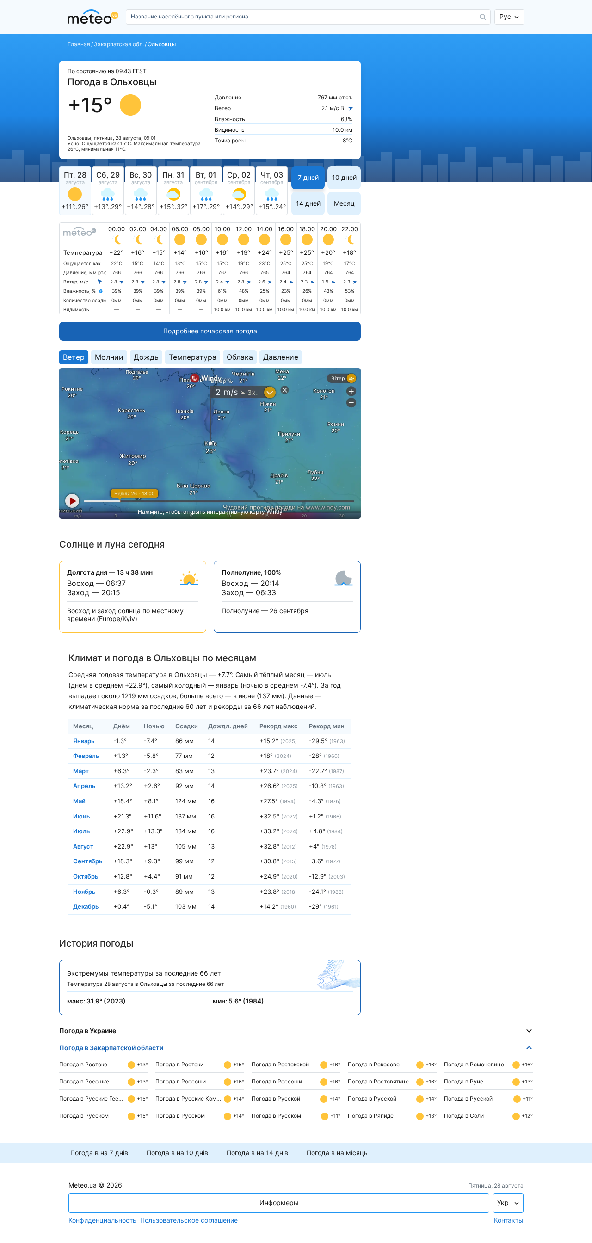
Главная (79, 44)
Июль (81, 831)
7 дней (308, 177)
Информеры (279, 1202)
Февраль (86, 755)
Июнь (81, 815)
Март (81, 770)
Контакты (509, 1220)
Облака (240, 357)
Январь (84, 740)
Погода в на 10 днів (177, 1153)
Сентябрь (88, 861)
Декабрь (86, 906)
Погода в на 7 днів (99, 1153)
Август (83, 845)
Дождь (146, 357)
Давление (280, 357)
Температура (192, 357)
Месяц (344, 203)
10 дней (344, 177)
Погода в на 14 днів (257, 1153)
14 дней (308, 203)
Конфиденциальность (102, 1220)
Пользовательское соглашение (189, 1220)
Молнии (109, 357)
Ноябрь (84, 891)
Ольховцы (162, 44)
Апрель (84, 785)
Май (79, 801)
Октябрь (86, 876)
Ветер (74, 357)
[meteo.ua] (95, 17)
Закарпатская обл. (119, 44)
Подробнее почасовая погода (210, 331)
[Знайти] (483, 17)
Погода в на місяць (337, 1153)
